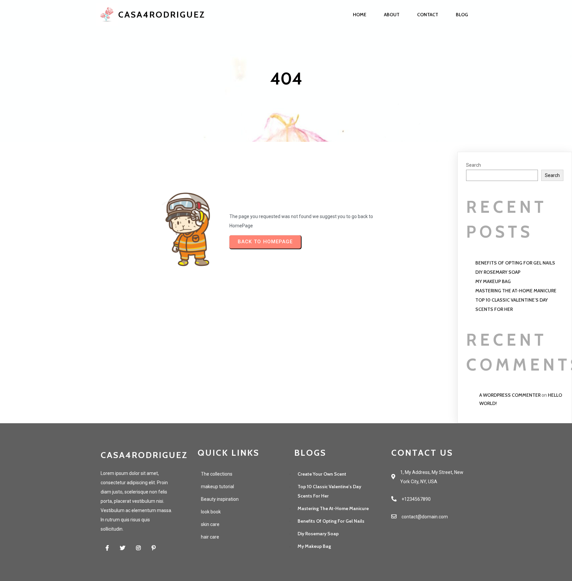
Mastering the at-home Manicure (515, 291)
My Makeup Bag (493, 281)
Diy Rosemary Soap (497, 272)
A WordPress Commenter (510, 395)
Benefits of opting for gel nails (515, 263)
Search (473, 165)
